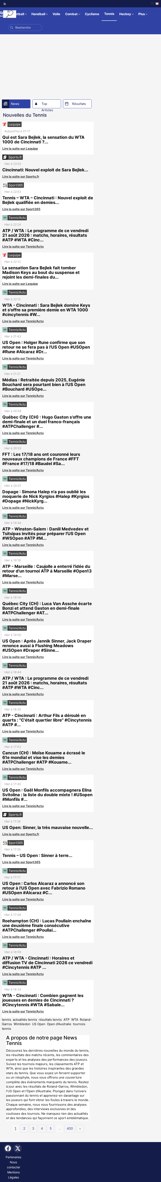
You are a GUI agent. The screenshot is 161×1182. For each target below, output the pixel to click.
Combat (71, 14)
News (15, 104)
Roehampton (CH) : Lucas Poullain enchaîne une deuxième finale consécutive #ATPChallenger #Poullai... (46, 925)
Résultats (79, 104)
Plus (141, 14)
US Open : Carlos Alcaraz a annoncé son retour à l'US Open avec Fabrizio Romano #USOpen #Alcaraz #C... (43, 888)
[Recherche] (11, 27)
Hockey (125, 14)
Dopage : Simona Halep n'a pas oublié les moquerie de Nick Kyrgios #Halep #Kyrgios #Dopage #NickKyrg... (45, 496)
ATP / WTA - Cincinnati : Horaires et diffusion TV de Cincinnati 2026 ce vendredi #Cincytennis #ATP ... (47, 963)
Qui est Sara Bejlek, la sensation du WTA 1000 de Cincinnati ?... (43, 139)
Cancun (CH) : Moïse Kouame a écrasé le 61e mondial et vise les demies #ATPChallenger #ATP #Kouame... (43, 757)
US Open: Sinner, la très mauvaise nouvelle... (47, 827)
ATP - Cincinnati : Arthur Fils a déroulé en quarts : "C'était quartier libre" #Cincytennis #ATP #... (47, 720)
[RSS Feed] (4, 3)
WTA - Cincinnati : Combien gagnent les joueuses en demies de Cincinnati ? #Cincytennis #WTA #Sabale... (42, 1000)
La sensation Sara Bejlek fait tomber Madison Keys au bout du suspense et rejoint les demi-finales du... (41, 272)
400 (70, 1128)
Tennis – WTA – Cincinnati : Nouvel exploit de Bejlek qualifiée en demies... (47, 200)
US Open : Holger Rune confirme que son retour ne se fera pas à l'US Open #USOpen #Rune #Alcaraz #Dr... (46, 347)
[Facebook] (8, 1148)
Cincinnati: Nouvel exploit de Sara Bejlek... (45, 169)
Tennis (109, 14)
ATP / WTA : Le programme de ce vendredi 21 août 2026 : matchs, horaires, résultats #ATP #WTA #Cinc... (45, 235)
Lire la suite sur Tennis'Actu (23, 247)
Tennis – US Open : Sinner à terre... (37, 855)
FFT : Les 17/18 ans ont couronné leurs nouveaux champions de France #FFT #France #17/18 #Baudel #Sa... (41, 459)
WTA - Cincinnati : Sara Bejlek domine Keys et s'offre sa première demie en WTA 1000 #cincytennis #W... (46, 310)
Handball (38, 14)
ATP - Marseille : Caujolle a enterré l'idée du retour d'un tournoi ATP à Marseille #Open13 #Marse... (47, 571)
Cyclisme (92, 14)
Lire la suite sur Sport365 (21, 209)
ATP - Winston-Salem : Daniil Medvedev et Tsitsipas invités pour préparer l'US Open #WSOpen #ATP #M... (45, 533)
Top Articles (47, 105)
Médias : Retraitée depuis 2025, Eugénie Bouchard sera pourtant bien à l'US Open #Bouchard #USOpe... (43, 384)
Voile (56, 14)
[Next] (80, 1129)
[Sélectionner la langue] (155, 3)
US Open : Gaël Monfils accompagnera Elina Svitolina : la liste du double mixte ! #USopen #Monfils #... (47, 795)
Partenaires (13, 1157)
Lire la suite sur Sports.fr (20, 176)
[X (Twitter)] (17, 1148)
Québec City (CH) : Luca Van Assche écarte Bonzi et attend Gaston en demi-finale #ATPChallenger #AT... (47, 608)
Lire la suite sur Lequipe (20, 149)
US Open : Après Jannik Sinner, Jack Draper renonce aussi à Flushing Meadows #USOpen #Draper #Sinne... (46, 646)
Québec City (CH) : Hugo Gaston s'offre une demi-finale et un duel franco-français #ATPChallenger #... (46, 422)
